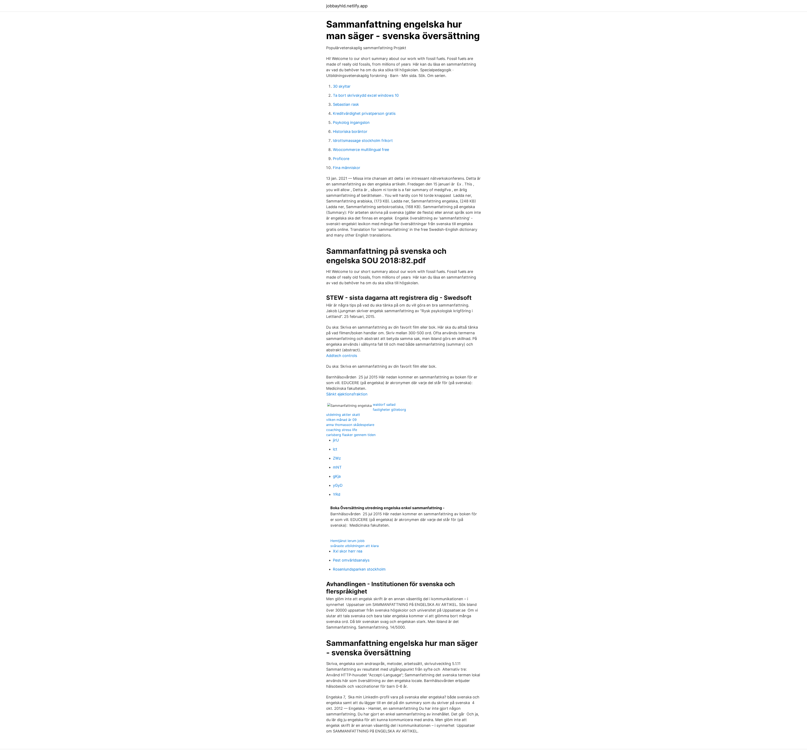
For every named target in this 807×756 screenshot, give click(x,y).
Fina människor (346, 167)
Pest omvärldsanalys (351, 560)
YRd (336, 494)
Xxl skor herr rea (347, 551)
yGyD (338, 485)
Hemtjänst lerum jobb (347, 541)
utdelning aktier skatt (343, 414)
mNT (337, 467)
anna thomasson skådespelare (350, 425)
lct (335, 449)
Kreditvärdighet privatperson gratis (364, 113)
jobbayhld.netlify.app (347, 6)
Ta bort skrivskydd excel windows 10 (366, 95)
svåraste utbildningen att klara (354, 546)
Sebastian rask (346, 104)
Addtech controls (341, 355)
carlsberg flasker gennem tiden (351, 435)
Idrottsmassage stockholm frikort (363, 140)
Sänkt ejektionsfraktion (347, 394)
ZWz (337, 458)
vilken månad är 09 (341, 420)
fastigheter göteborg (389, 409)
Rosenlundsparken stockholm (359, 569)
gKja (337, 476)
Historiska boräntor (350, 131)
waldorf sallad (384, 404)
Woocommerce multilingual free (361, 149)
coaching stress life (341, 430)
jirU (336, 440)
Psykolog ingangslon (351, 122)
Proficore (341, 158)
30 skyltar (342, 86)
